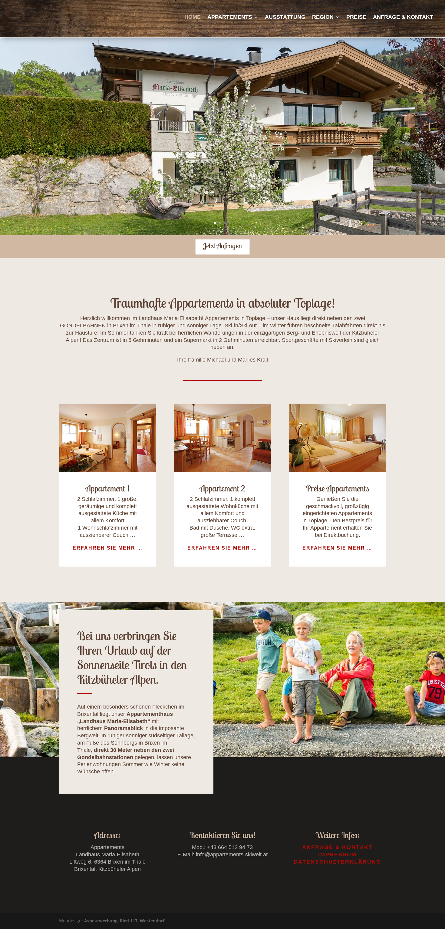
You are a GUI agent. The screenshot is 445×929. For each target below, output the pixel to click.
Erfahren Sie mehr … (108, 547)
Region (323, 17)
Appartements (229, 17)
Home (192, 17)
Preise (356, 17)
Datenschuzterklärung (337, 862)
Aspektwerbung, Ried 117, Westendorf (124, 921)
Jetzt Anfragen (222, 245)
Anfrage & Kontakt (403, 17)
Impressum (337, 854)
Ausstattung (285, 17)
